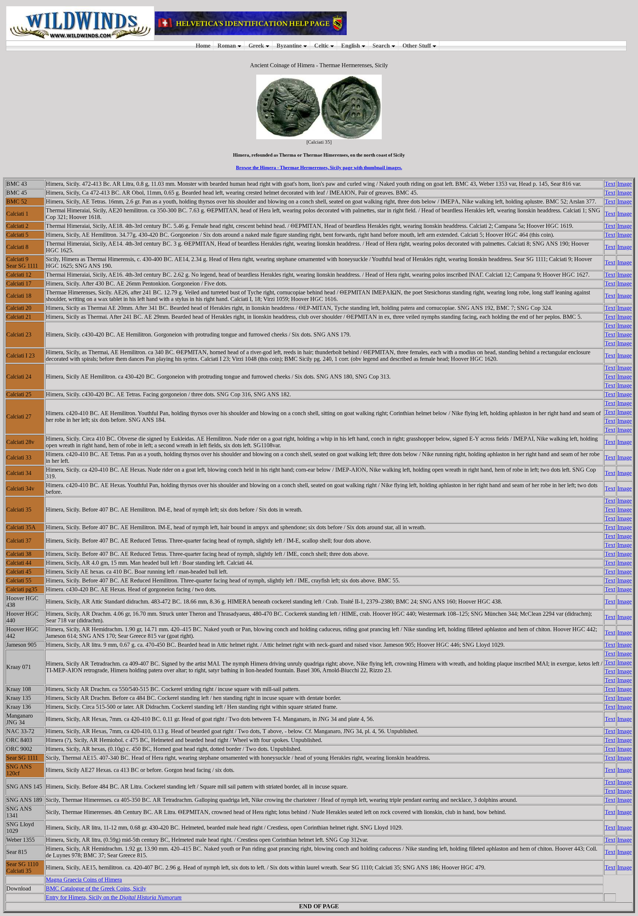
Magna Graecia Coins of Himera (84, 879)
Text (610, 184)
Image (624, 184)
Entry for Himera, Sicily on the (114, 897)
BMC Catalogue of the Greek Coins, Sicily (96, 888)
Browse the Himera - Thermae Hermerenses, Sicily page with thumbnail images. (319, 167)
